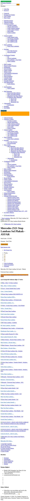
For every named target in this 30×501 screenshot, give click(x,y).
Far (8, 56)
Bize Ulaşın (7, 18)
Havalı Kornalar (11, 52)
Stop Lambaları (8, 44)
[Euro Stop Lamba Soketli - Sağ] (9, 388)
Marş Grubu (7, 145)
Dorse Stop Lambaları (13, 46)
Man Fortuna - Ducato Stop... (8, 342)
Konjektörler (10, 105)
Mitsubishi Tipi (15, 102)
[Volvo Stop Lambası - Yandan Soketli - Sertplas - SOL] (15, 371)
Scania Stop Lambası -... (7, 413)
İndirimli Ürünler (8, 20)
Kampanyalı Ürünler (9, 15)
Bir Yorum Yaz (8, 250)
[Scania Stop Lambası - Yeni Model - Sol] (12, 416)
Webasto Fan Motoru (12, 200)
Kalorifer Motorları (9, 81)
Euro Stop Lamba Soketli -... (8, 391)
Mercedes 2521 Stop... (6, 441)
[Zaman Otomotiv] (6, 3)
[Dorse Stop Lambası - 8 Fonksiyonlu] (11, 300)
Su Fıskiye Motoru (9, 212)
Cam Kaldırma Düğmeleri (11, 73)
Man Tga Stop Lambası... (7, 396)
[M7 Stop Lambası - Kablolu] (9, 322)
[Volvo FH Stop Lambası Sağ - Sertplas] (11, 351)
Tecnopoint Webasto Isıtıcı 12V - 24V (17, 211)
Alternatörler (7, 103)
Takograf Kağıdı (8, 22)
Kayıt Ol (6, 10)
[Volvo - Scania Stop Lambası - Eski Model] (12, 305)
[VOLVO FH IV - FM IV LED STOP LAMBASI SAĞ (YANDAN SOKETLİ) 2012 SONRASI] (15, 431)
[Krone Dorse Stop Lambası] (8, 317)
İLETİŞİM (7, 108)
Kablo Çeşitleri (8, 79)
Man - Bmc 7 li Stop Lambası (8, 285)
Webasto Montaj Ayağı (13, 209)
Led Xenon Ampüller (13, 38)
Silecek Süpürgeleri (12, 26)
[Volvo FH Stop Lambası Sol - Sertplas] (11, 356)
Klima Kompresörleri (9, 193)
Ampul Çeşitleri (8, 35)
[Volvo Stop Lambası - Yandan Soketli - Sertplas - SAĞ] (15, 364)
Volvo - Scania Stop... (6, 308)
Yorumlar (6, 266)
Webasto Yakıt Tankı (12, 206)
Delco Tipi (13, 100)
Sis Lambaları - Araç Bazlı (14, 60)
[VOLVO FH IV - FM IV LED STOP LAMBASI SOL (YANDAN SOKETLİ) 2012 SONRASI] (15, 423)
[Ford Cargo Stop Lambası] (8, 311)
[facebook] (4, 256)
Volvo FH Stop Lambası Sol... (9, 359)
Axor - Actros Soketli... (7, 291)
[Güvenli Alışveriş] (9, 215)
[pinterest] (4, 259)
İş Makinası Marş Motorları (14, 97)
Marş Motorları (8, 91)
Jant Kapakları (8, 87)
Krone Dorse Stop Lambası (8, 319)
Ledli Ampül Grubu (12, 37)
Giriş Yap (6, 9)
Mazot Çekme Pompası (10, 66)
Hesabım (6, 106)
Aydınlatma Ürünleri (9, 55)
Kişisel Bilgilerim (8, 461)
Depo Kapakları (8, 76)
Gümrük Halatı (8, 78)
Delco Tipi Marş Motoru (13, 94)
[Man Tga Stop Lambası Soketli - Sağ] (11, 394)
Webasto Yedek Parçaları (10, 196)
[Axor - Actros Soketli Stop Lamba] (10, 288)
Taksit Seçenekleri (9, 265)
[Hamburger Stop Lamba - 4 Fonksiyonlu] (12, 328)
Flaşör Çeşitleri (8, 70)
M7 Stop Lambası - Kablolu (8, 325)
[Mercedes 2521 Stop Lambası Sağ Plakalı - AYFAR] (15, 438)
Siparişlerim (7, 459)
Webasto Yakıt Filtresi (13, 208)
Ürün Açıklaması (8, 263)
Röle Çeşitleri (7, 64)
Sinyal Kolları (7, 69)
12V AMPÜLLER (12, 40)
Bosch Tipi (13, 99)
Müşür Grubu (7, 72)
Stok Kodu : (4, 238)
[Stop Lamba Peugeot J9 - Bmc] (9, 334)
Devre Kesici (7, 75)
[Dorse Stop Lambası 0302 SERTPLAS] (12, 294)
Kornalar (6, 49)
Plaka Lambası (11, 61)
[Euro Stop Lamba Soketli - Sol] (9, 399)
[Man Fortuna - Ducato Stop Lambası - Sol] (12, 345)
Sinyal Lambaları (11, 58)
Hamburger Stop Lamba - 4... (8, 331)
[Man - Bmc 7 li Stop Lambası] (9, 283)
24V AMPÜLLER (12, 41)
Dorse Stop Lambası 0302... (8, 297)
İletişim (6, 464)
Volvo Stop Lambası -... (7, 366)
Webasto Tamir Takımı (13, 205)
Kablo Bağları (11, 84)
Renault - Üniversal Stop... (8, 379)
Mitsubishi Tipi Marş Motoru (14, 96)
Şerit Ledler (10, 31)
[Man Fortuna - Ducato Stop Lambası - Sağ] (12, 339)
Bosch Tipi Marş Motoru (13, 93)
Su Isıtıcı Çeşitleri (12, 25)
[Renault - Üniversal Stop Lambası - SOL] (12, 382)
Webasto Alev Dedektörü (14, 203)
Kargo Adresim (8, 462)
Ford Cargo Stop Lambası (7, 314)
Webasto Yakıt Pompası (13, 199)
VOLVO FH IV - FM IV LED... (9, 426)
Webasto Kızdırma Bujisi (13, 202)
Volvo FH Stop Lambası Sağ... (9, 354)
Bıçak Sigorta (7, 178)
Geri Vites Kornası (12, 50)
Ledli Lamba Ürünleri (13, 29)
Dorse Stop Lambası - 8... (7, 302)
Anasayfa (6, 13)
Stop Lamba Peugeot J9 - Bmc (9, 337)
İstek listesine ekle (5, 247)
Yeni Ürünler (7, 16)
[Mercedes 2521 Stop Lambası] (12, 224)
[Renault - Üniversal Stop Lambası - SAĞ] (12, 376)
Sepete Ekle (4, 244)
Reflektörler (7, 67)
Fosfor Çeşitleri (11, 32)
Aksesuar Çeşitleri (9, 23)
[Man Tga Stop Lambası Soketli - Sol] (11, 405)
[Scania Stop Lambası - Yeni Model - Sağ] (12, 411)
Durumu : (3, 241)
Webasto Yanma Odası (13, 197)
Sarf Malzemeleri (8, 82)
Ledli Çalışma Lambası (13, 28)
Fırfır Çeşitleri (11, 88)
